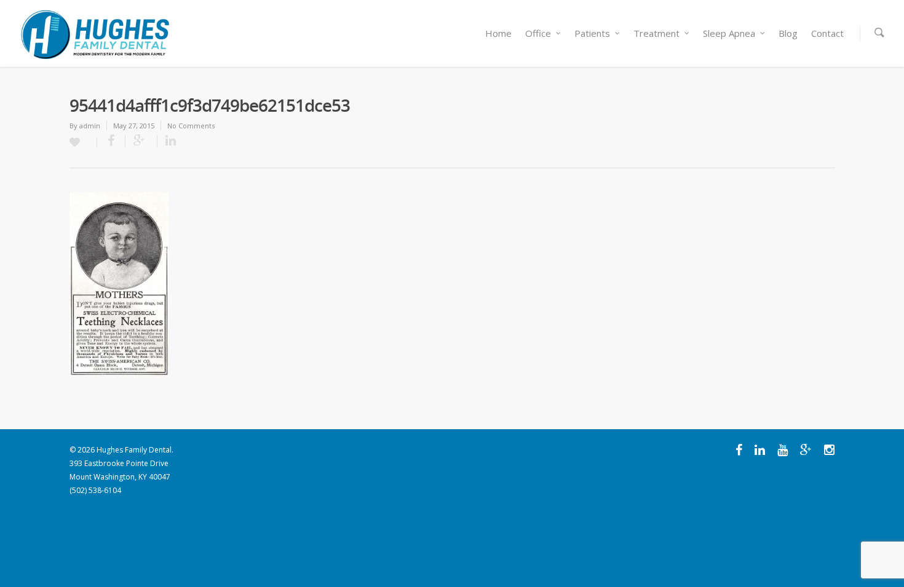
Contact (827, 33)
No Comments (191, 125)
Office (538, 33)
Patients (592, 33)
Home (498, 33)
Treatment (656, 33)
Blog (788, 33)
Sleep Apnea (729, 33)
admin (89, 125)
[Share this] (111, 141)
